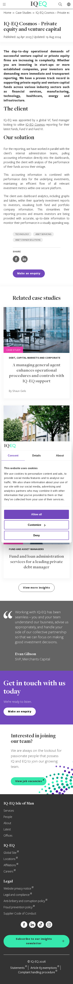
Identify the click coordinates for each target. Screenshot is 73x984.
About (7, 823)
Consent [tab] (13, 455)
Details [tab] (36, 455)
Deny (36, 535)
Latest (7, 829)
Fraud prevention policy (18, 907)
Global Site (10, 853)
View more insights (36, 587)
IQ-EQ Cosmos (35, 124)
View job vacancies (28, 781)
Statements (17, 968)
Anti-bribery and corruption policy (24, 901)
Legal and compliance (17, 895)
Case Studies (23, 13)
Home (7, 13)
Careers (8, 871)
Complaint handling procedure (36, 972)
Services (9, 811)
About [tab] (60, 455)
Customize (34, 524)
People (8, 817)
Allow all (36, 514)
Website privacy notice (17, 888)
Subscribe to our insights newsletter (34, 941)
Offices (8, 835)
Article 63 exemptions (43, 968)
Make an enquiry (29, 273)
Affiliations (10, 865)
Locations (9, 859)
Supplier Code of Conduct (20, 913)
